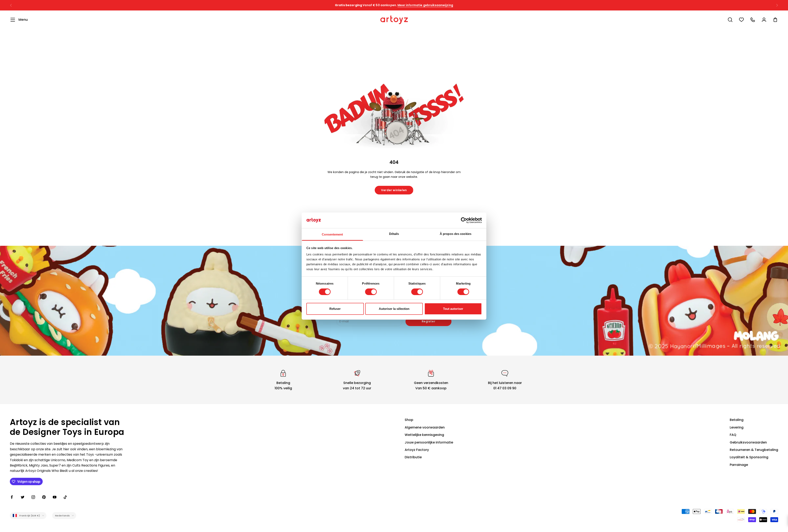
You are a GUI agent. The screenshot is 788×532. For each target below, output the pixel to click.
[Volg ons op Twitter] (23, 497)
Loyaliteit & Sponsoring (749, 457)
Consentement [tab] (332, 234)
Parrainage (739, 464)
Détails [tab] (394, 234)
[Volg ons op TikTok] (65, 497)
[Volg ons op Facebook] (12, 497)
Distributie (413, 457)
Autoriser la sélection (394, 308)
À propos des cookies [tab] (455, 234)
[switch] (371, 291)
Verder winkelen (394, 190)
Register (428, 321)
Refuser (335, 308)
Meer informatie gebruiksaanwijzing (425, 5)
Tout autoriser (453, 308)
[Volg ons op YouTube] (55, 497)
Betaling (736, 419)
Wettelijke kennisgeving (424, 434)
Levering (736, 427)
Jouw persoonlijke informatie (429, 442)
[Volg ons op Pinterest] (44, 497)
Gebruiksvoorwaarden (748, 442)
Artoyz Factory (417, 449)
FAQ (733, 434)
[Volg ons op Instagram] (33, 497)
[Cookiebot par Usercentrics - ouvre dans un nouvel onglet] (464, 220)
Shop (409, 419)
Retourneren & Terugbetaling (754, 449)
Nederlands (62, 515)
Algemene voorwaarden (425, 427)
